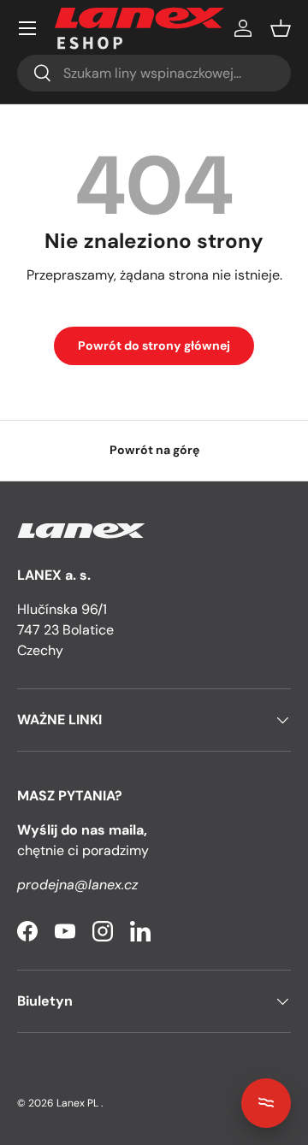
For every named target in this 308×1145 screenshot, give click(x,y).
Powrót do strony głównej (154, 345)
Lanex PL (77, 1103)
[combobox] (154, 73)
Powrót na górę (154, 449)
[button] (280, 28)
